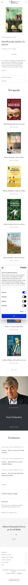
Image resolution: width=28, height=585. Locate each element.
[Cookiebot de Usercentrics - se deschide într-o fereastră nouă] (20, 268)
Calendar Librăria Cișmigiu (9, 494)
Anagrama (19, 573)
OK (14, 316)
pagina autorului (14, 426)
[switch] (24, 297)
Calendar (3, 484)
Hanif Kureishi (7, 41)
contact (14, 539)
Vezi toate (14, 370)
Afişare (22, 311)
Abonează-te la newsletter (9, 512)
